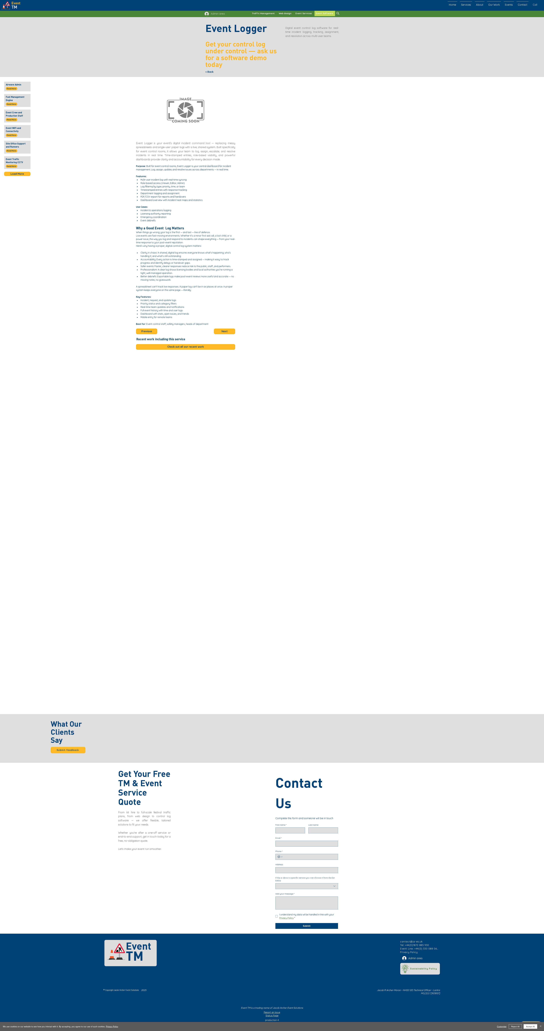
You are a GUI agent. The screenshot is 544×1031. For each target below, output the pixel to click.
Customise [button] (501, 1026)
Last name (313, 825)
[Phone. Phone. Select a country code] (280, 857)
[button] (522, 3)
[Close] (540, 1026)
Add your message (284, 893)
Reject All (515, 1026)
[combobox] (306, 886)
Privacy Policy (112, 1026)
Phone (278, 851)
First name (280, 825)
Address (279, 864)
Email (278, 838)
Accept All (530, 1026)
